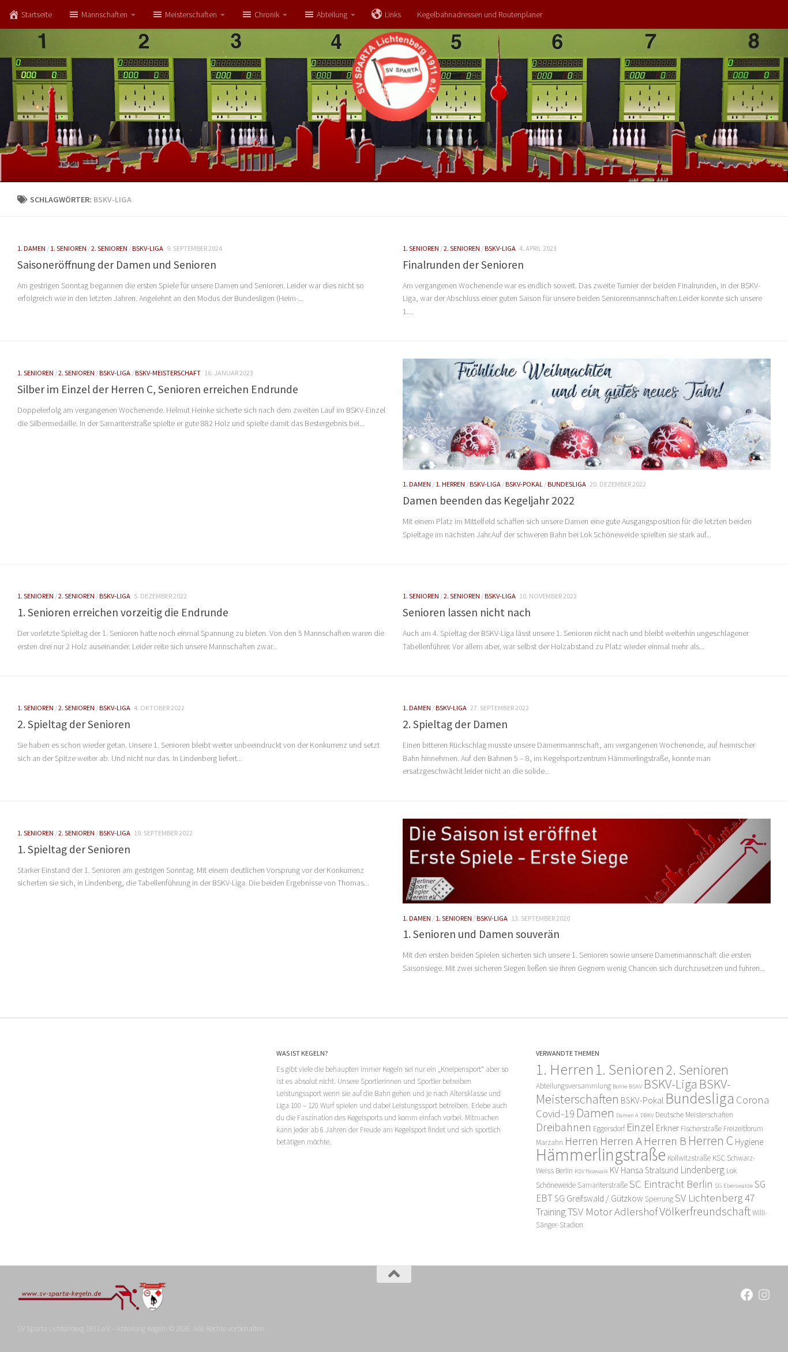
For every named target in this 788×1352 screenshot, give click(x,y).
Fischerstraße (701, 1128)
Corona (752, 1099)
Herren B (665, 1140)
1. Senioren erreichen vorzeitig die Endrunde (122, 612)
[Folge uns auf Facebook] (747, 1295)
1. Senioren (68, 248)
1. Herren (450, 484)
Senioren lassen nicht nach (467, 612)
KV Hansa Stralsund (644, 1170)
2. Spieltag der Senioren (73, 724)
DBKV (647, 1115)
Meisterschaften (191, 14)
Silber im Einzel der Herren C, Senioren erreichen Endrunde (157, 389)
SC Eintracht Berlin (671, 1184)
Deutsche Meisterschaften (694, 1115)
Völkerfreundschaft (705, 1211)
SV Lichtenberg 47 (715, 1197)
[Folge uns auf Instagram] (764, 1295)
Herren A (621, 1140)
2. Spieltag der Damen (455, 724)
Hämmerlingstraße (601, 1154)
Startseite (36, 14)
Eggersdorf (609, 1128)
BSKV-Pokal (524, 484)
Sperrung (659, 1199)
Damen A (627, 1115)
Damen (595, 1113)
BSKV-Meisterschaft (168, 372)
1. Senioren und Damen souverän (481, 934)
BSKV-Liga (147, 248)
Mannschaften (104, 14)
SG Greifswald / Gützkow (598, 1198)
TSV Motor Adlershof (613, 1211)
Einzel (640, 1127)
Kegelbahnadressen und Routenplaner (479, 14)
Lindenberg (702, 1169)
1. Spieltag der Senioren (73, 849)
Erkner (667, 1128)
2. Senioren (109, 248)
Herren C (710, 1140)
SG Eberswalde (734, 1185)
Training (551, 1212)
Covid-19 (555, 1113)
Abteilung (332, 14)
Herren (581, 1140)
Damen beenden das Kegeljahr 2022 (489, 500)
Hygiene (749, 1141)
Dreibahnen (563, 1127)
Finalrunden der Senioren (463, 265)
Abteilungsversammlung (573, 1086)
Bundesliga (566, 484)
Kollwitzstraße (689, 1158)
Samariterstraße (602, 1185)
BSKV (635, 1086)
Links (393, 14)
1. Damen (31, 248)
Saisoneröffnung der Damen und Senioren (116, 265)
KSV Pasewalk (591, 1171)
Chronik (266, 14)
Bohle (620, 1086)
